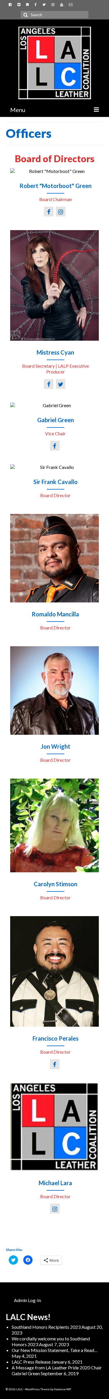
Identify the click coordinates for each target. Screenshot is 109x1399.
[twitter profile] (61, 384)
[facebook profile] (49, 212)
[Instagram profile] (61, 212)
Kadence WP (62, 1389)
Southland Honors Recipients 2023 (46, 1327)
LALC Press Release (31, 1361)
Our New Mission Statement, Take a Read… (55, 1350)
